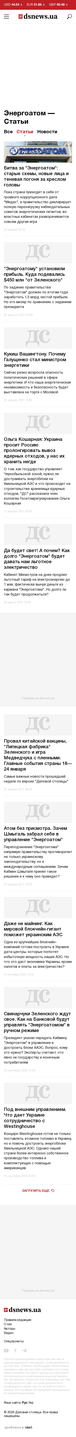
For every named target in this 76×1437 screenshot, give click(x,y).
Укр (31, 1403)
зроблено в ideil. (18, 1427)
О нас (8, 1324)
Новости (47, 132)
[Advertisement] (38, 63)
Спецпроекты (14, 1341)
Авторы (9, 1329)
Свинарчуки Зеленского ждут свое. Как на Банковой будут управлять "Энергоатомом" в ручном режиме (37, 1022)
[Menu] (6, 17)
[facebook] (15, 1351)
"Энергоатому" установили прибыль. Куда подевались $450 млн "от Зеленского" (34, 274)
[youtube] (6, 1351)
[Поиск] (69, 16)
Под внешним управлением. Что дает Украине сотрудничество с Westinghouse (35, 1118)
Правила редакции (17, 1320)
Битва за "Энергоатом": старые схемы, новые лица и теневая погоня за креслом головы (36, 176)
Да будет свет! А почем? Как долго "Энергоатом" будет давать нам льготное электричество (37, 559)
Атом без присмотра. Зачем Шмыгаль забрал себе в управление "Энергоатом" (35, 834)
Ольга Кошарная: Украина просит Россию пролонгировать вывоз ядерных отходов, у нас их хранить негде (34, 451)
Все (8, 132)
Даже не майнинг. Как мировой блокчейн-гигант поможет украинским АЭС (33, 929)
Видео (9, 1333)
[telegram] (24, 1351)
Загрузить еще (35, 1191)
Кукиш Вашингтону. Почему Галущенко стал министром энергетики (35, 360)
